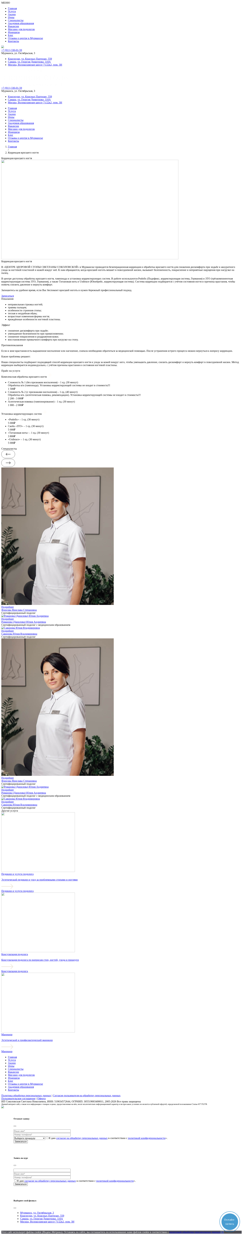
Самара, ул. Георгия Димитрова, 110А (29, 61)
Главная (12, 8)
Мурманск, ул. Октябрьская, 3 (37, 1212)
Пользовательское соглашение (18, 1098)
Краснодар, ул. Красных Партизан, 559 (30, 58)
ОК (222, 1232)
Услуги (12, 11)
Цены (11, 17)
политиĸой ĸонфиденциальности (146, 1138)
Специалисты (15, 20)
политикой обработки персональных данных (194, 1232)
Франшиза (14, 32)
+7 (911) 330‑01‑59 (11, 50)
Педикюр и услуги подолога (17, 891)
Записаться (7, 295)
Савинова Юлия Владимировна (19, 633)
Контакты (13, 41)
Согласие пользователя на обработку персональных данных (87, 1095)
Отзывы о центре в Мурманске (25, 38)
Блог (10, 35)
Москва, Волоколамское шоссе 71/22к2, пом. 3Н (35, 64)
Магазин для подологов (21, 29)
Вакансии (13, 26)
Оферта (41, 1098)
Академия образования (21, 23)
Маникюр (6, 1051)
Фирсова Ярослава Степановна (19, 610)
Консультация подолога (14, 971)
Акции (12, 14)
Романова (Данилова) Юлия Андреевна (23, 621)
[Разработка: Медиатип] (2, 1107)
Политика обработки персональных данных (26, 1095)
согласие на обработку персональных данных (82, 1138)
